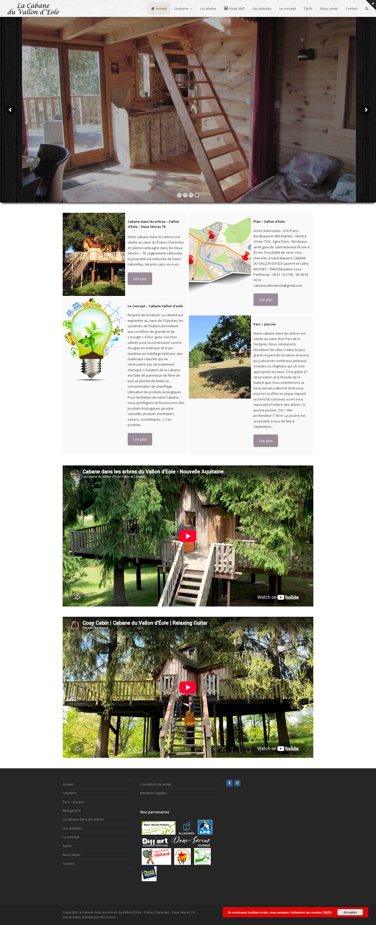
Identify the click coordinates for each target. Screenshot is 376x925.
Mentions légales (153, 793)
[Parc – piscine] (220, 357)
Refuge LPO (72, 810)
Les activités (72, 828)
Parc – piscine (73, 802)
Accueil (68, 784)
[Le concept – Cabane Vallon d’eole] (94, 338)
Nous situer (72, 854)
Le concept (71, 837)
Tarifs (67, 846)
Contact (68, 863)
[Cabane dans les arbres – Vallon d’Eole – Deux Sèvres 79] (94, 254)
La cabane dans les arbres (83, 819)
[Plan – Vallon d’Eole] (220, 254)
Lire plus (140, 278)
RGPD (327, 912)
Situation (69, 793)
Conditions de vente (155, 784)
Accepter (350, 912)
